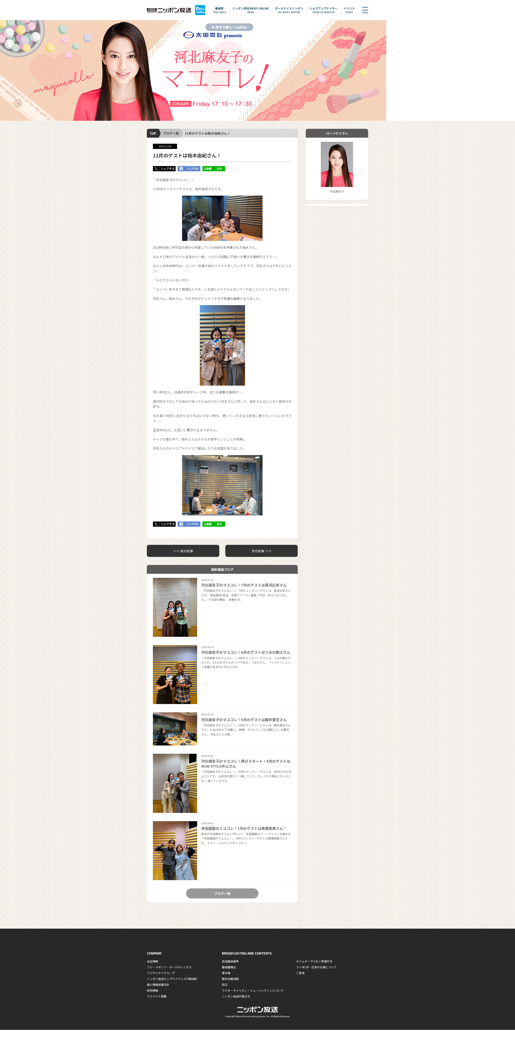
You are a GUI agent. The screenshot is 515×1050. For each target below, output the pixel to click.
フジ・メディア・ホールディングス (169, 967)
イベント (349, 10)
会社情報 (152, 961)
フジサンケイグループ (161, 973)
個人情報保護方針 (158, 985)
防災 (225, 985)
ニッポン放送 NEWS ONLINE (250, 10)
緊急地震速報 (230, 979)
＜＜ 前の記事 (183, 550)
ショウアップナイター (323, 10)
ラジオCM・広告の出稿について (316, 967)
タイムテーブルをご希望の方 (314, 961)
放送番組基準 (230, 961)
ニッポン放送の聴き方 (236, 996)
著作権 (226, 973)
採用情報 (152, 990)
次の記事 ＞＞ (261, 550)
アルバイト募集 (157, 996)
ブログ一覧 (171, 133)
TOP (153, 133)
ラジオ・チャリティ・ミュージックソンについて (253, 990)
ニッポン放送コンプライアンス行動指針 (172, 979)
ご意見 (300, 973)
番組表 (219, 10)
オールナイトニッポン (289, 10)
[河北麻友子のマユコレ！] (193, 70)
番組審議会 (229, 967)
